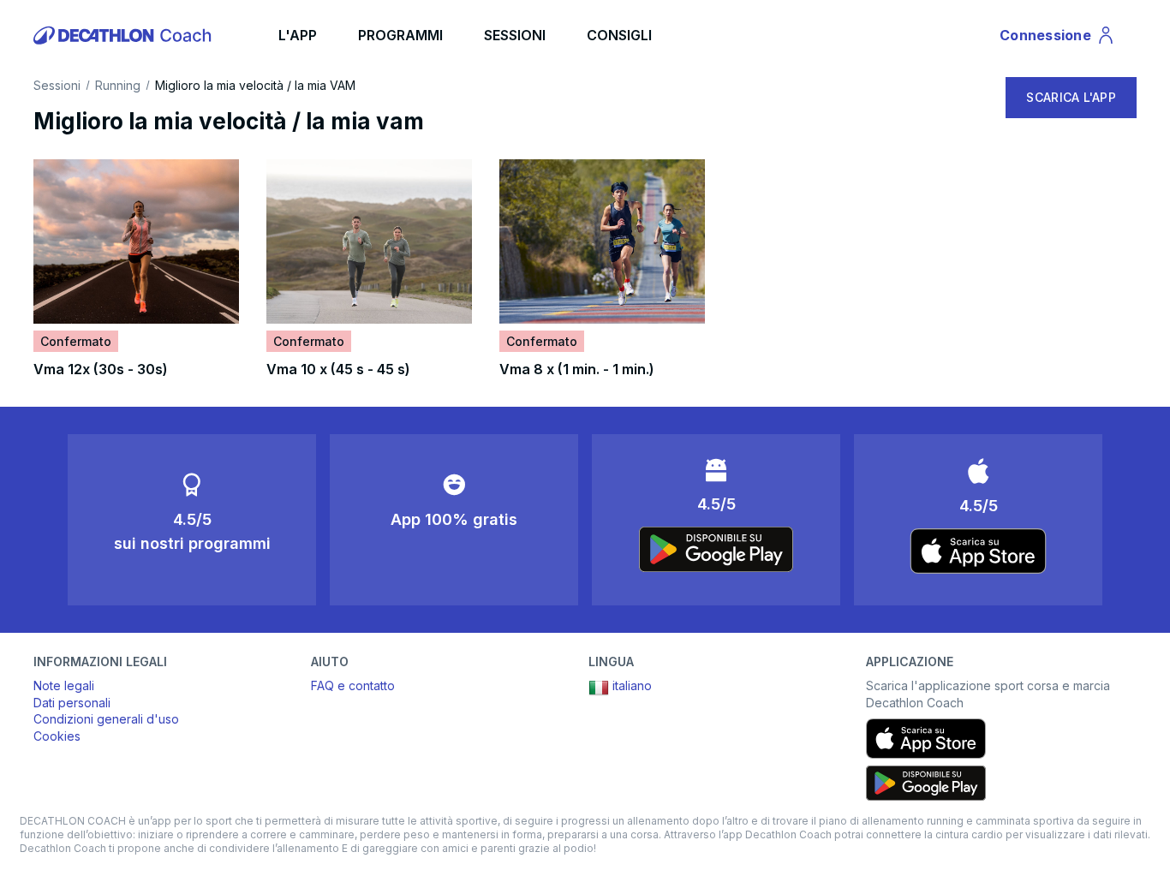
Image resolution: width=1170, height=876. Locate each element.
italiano (632, 685)
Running (117, 86)
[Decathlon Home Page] (125, 35)
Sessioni (57, 86)
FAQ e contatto (353, 685)
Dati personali (71, 702)
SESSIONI (515, 35)
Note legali (63, 685)
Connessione (1051, 39)
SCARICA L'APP (1071, 97)
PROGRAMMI (400, 35)
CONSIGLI (619, 35)
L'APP (297, 35)
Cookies (57, 736)
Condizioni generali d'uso (106, 719)
